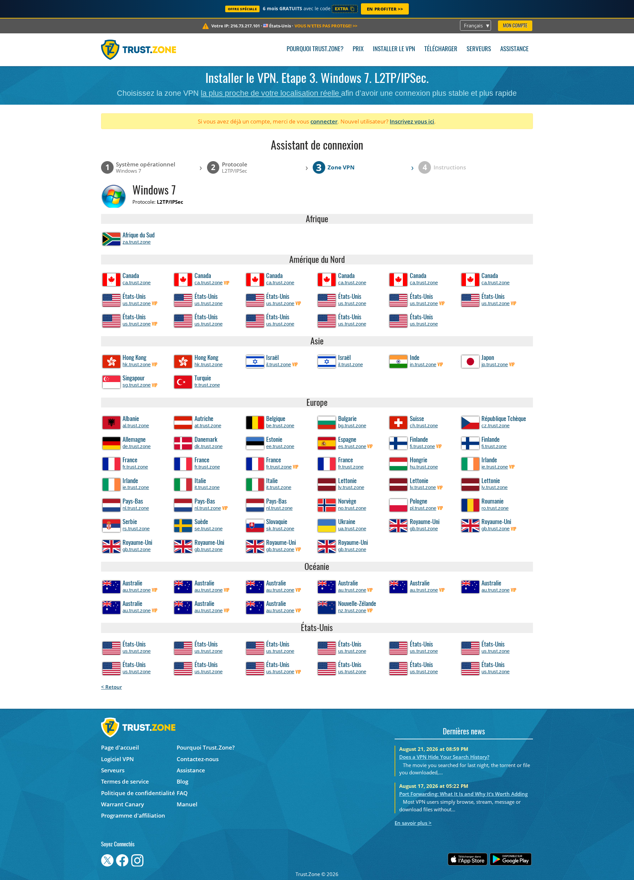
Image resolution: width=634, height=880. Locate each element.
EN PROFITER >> (385, 9)
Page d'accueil (120, 747)
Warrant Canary (122, 804)
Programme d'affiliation (133, 815)
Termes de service (125, 781)
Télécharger (440, 49)
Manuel (187, 804)
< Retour (111, 687)
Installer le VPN (394, 49)
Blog (182, 781)
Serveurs (479, 49)
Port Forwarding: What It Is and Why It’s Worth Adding (463, 794)
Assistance (514, 49)
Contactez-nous (198, 759)
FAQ (182, 793)
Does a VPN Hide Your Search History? (444, 757)
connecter (323, 121)
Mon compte (515, 25)
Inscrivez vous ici (412, 121)
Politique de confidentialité (138, 793)
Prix (358, 49)
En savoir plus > (413, 823)
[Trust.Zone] (138, 49)
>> (326, 26)
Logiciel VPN (117, 759)
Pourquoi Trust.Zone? (315, 49)
